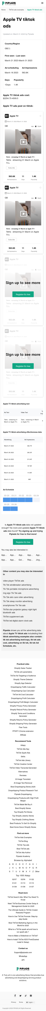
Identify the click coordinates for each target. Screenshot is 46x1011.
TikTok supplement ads (13, 616)
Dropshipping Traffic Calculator (23, 687)
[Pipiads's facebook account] (15, 995)
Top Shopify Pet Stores (23, 812)
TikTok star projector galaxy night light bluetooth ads (20, 611)
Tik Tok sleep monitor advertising (17, 601)
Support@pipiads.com (23, 952)
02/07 (14, 879)
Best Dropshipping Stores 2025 (23, 786)
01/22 (31, 879)
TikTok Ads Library (23, 760)
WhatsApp (23, 956)
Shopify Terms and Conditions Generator (23, 714)
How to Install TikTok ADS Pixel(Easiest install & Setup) (23, 940)
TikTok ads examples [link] (16, 10)
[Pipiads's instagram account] (31, 995)
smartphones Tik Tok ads (14, 605)
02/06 (23, 879)
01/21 (14, 883)
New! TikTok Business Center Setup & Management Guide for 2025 (23, 904)
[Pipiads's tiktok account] (25, 995)
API (23, 960)
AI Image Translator (23, 779)
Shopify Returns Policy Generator (23, 719)
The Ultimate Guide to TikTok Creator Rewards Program (23, 911)
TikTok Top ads (23, 845)
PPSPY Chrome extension (23, 731)
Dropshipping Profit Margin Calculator (23, 702)
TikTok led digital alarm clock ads (17, 620)
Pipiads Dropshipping (23, 794)
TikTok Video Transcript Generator (23, 768)
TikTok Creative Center (23, 764)
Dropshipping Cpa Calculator (23, 690)
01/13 (23, 883)
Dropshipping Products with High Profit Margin (23, 799)
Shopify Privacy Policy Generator (23, 706)
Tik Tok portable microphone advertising (21, 588)
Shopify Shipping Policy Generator (23, 723)
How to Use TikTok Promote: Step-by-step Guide (23, 917)
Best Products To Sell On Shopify (23, 823)
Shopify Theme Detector (23, 679)
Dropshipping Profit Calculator (23, 698)
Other (36, 871)
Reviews (23, 775)
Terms (21, 1002)
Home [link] (3, 10)
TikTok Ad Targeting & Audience (23, 675)
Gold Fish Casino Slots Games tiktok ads (23, 559)
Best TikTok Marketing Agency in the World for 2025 (23, 924)
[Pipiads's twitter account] (20, 995)
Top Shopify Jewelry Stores (23, 815)
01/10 (31, 883)
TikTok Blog (23, 841)
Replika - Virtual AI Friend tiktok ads (31, 559)
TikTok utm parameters (23, 672)
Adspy (23, 745)
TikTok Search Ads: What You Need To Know (23, 898)
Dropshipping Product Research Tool (23, 790)
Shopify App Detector (23, 683)
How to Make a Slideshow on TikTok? (23, 935)
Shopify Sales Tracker (23, 668)
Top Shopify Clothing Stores (23, 819)
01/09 (14, 886)
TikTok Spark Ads (23, 752)
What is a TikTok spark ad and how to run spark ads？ (23, 930)
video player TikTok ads (13, 580)
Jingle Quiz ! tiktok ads (40, 559)
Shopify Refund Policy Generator (23, 709)
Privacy (13, 1002)
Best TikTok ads (23, 848)
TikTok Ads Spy (23, 749)
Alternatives (23, 771)
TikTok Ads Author (23, 852)
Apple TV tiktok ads (5, 554)
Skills (23, 756)
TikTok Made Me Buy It (23, 804)
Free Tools (23, 727)
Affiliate (23, 735)
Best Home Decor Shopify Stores (23, 827)
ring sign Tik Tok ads (12, 592)
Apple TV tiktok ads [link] (34, 10)
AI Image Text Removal (23, 783)
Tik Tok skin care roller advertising (18, 597)
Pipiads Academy (23, 856)
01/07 (31, 886)
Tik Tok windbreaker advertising (17, 584)
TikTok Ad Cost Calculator (23, 694)
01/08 (23, 886)
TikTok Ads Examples (23, 837)
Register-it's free (23, 294)
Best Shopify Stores (23, 808)
